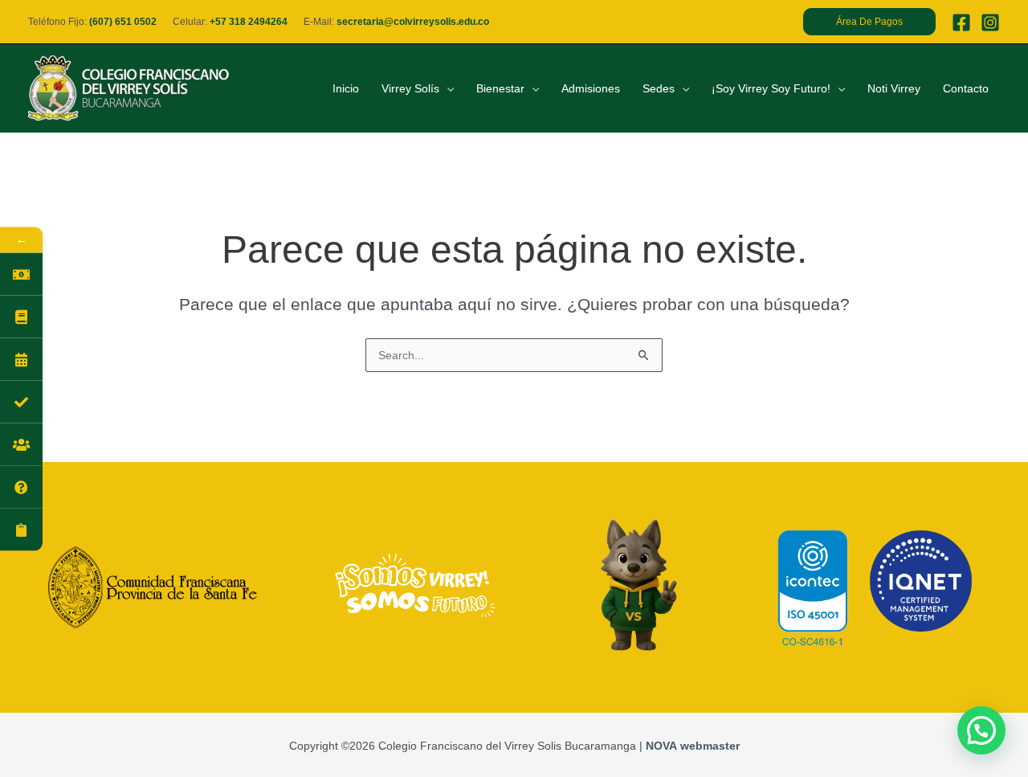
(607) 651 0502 (123, 21)
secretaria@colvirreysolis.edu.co (413, 21)
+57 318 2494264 (249, 21)
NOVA (661, 745)
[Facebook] (961, 22)
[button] (869, 21)
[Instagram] (990, 22)
